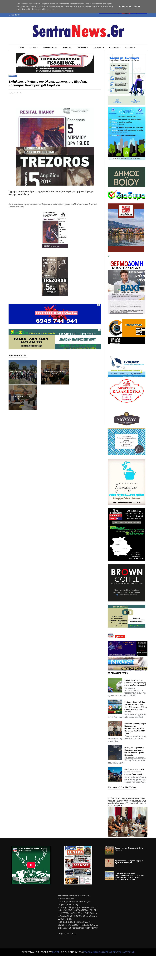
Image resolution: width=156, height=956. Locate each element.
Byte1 (55, 952)
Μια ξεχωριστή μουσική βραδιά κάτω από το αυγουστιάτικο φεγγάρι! (134, 771)
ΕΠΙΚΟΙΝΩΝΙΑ (14, 15)
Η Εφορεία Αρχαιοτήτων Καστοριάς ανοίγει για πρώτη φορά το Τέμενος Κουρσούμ (134, 751)
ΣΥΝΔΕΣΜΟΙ (97, 47)
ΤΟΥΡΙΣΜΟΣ (114, 47)
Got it (137, 6)
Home (21, 47)
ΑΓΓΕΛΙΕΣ (129, 47)
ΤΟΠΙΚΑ (32, 47)
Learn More (125, 6)
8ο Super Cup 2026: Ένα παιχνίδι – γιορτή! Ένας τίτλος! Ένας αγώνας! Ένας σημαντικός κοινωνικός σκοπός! (135, 707)
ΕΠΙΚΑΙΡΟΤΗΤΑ (49, 47)
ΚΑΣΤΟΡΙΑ (12, 75)
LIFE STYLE (81, 47)
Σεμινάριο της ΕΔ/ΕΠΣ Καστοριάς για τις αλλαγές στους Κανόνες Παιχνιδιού (135, 682)
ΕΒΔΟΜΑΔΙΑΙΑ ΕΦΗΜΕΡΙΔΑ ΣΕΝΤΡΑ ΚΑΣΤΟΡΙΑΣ (108, 952)
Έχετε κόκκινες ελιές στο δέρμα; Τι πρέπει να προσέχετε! (129, 862)
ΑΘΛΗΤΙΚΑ (67, 47)
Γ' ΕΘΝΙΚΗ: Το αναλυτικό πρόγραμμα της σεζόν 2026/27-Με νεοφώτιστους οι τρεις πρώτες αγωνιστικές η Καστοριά (129, 876)
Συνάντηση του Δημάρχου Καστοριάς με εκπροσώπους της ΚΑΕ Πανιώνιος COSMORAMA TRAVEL (135, 728)
